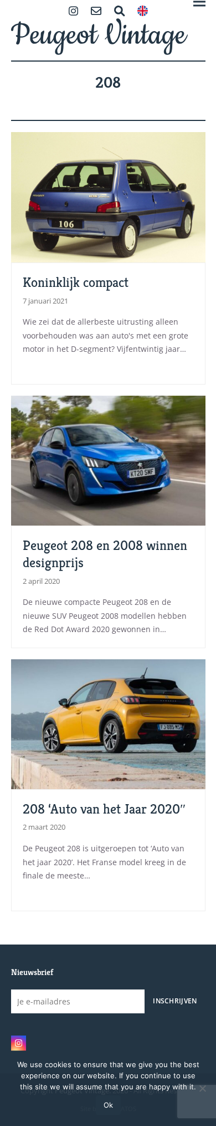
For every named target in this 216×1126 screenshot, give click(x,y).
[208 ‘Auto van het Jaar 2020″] (108, 723)
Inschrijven (175, 1000)
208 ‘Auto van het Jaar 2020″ (104, 808)
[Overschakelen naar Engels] (142, 12)
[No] (202, 1088)
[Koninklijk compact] (108, 196)
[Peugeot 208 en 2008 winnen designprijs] (108, 460)
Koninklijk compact (75, 282)
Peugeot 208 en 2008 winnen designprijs (105, 554)
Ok (108, 1104)
